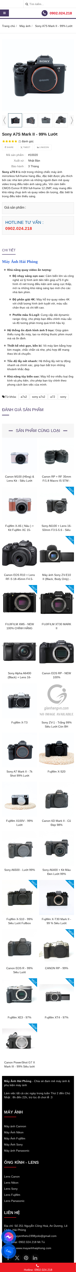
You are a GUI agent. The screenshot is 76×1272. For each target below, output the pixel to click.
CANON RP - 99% (56, 968)
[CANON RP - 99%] (56, 963)
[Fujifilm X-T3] (19, 717)
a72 (52, 396)
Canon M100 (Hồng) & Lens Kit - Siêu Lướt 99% (19, 480)
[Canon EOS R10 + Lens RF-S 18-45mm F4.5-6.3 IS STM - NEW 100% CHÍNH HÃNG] (19, 569)
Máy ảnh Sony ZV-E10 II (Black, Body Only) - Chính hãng (56, 579)
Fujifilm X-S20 (56, 771)
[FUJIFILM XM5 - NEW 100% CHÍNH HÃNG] (19, 619)
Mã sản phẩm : (15, 154)
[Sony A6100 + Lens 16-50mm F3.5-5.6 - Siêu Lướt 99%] (56, 520)
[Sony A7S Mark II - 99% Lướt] (38, 75)
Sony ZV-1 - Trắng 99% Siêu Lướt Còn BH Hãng (57, 726)
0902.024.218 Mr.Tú (32, 1242)
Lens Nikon (11, 1182)
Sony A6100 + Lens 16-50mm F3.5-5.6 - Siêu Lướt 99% (57, 530)
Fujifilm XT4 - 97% (56, 1017)
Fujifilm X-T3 (19, 722)
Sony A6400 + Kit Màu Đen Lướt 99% (56, 872)
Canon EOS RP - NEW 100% (56, 675)
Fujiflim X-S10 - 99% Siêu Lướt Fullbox (19, 921)
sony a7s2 (38, 396)
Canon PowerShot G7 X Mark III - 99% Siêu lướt (19, 1064)
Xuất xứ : (19, 160)
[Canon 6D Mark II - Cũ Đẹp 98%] (56, 815)
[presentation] (4, 120)
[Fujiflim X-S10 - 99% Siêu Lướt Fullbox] (19, 914)
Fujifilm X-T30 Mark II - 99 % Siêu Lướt (56, 921)
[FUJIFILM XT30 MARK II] (56, 619)
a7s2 (24, 396)
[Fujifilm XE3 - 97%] (19, 1012)
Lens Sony (11, 1188)
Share (10, 147)
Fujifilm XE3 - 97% (19, 1017)
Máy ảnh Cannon (15, 1126)
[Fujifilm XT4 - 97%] (56, 1012)
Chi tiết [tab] (9, 250)
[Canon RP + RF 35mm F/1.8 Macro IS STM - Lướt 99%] (56, 471)
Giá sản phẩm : (15, 207)
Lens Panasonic (14, 1200)
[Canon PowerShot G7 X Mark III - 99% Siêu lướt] (19, 1057)
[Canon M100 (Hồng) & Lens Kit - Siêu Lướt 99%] (19, 471)
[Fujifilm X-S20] (56, 766)
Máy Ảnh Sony (13, 1144)
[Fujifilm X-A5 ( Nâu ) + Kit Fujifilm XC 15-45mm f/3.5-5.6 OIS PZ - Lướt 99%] (19, 520)
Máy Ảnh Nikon (14, 1132)
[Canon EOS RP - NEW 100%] (56, 668)
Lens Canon (12, 1176)
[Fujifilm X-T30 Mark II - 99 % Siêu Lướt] (56, 914)
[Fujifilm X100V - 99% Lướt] (19, 815)
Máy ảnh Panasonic (16, 1150)
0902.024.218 (61, 13)
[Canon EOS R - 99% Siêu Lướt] (19, 963)
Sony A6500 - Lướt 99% (19, 869)
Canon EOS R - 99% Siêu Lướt (19, 970)
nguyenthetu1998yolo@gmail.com (35, 1236)
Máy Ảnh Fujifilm (14, 1138)
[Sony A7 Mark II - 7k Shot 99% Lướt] (19, 766)
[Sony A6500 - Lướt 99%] (19, 864)
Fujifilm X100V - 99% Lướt (19, 822)
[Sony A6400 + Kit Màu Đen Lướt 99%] (56, 864)
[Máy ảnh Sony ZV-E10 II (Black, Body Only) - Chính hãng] (56, 569)
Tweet (26, 147)
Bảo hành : (18, 166)
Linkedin (44, 147)
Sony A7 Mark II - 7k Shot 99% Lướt (19, 773)
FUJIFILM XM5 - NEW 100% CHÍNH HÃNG (19, 626)
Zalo (9, 1251)
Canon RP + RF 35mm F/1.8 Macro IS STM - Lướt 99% (56, 480)
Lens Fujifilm (12, 1194)
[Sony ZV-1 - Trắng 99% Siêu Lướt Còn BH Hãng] (56, 717)
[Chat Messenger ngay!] (8, 1237)
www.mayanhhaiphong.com (33, 1248)
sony (63, 396)
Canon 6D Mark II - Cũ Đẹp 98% (56, 822)
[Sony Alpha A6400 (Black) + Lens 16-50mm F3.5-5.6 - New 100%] (19, 668)
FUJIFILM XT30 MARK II (56, 626)
